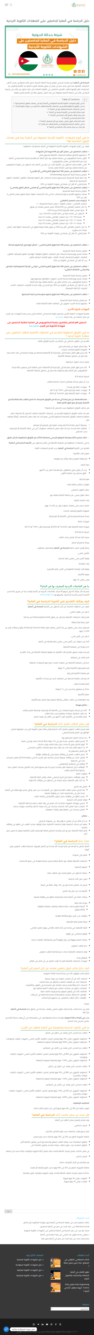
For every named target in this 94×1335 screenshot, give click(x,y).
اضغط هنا (60, 317)
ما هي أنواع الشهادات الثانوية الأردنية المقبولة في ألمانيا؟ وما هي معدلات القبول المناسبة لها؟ (50, 103)
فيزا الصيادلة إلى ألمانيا (49, 1234)
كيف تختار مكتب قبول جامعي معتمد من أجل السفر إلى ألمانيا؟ (62, 121)
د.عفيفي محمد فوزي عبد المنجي (76, 1234)
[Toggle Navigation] (6, 5)
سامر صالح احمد (82, 1238)
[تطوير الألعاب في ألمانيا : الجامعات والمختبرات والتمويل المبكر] (55, 1275)
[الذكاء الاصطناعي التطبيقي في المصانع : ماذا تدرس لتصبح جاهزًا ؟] (55, 1263)
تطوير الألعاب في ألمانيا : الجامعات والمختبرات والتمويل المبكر (77, 1275)
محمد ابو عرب (83, 1230)
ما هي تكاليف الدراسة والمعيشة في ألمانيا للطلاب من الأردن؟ (62, 124)
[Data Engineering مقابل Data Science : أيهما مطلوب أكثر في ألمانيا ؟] (55, 1288)
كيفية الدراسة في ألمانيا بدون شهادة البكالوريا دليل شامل (46, 1222)
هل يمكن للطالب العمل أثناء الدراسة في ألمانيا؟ (67, 115)
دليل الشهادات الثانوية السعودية (29, 1265)
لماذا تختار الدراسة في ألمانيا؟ (74, 118)
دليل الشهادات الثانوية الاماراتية (29, 1275)
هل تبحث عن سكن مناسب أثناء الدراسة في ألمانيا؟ (67, 127)
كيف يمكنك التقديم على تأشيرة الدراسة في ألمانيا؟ (66, 112)
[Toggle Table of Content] (84, 100)
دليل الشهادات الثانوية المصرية (29, 1259)
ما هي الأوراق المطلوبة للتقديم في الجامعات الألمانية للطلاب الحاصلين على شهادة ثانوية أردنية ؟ (50, 106)
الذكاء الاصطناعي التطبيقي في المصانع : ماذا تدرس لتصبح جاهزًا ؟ (76, 1263)
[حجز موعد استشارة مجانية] (6, 1329)
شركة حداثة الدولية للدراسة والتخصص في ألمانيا (52, 1331)
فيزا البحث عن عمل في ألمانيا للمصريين (55, 1226)
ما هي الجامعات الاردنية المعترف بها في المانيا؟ (67, 109)
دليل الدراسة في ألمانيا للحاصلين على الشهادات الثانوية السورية (49, 1230)
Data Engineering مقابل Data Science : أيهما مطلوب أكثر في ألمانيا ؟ (76, 1288)
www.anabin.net (47, 595)
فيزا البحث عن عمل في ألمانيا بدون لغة (56, 1238)
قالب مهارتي (21, 1331)
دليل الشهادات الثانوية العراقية (29, 1270)
